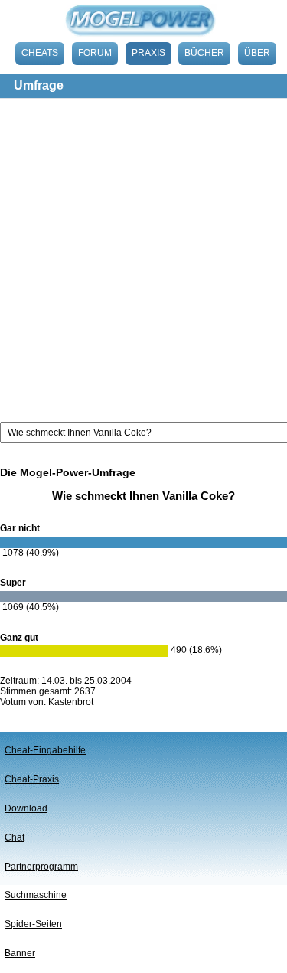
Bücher (204, 52)
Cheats (39, 52)
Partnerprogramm (41, 866)
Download (26, 808)
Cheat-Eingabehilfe (45, 750)
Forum (95, 52)
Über (257, 52)
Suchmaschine (36, 895)
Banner (20, 953)
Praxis (148, 52)
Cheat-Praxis (32, 779)
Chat (14, 837)
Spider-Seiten (33, 924)
